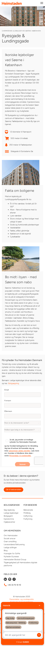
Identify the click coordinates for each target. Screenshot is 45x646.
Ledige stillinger (10, 547)
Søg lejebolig (9, 510)
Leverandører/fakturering (14, 544)
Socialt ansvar (10, 538)
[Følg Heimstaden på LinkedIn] (5, 580)
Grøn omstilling (10, 541)
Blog (6, 550)
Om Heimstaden (11, 535)
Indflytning (28, 516)
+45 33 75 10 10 (14, 585)
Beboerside (28, 510)
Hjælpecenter (9, 522)
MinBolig (27, 513)
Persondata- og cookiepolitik (22, 599)
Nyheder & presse (11, 556)
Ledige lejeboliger (11, 513)
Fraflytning (28, 519)
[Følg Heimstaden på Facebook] (14, 580)
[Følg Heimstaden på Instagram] (9, 580)
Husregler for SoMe (12, 553)
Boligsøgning (13, 383)
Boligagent (8, 516)
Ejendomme (9, 519)
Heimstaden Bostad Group (15, 559)
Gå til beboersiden (13, 489)
